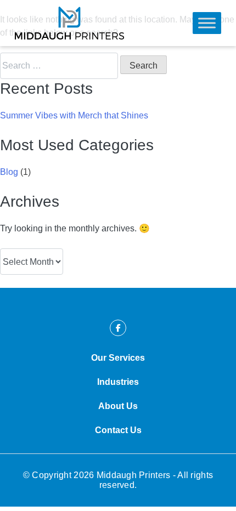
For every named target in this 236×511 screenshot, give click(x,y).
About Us (118, 406)
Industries (118, 382)
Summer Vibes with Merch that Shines (74, 115)
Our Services (118, 357)
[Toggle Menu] (207, 23)
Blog (9, 172)
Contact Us (118, 430)
